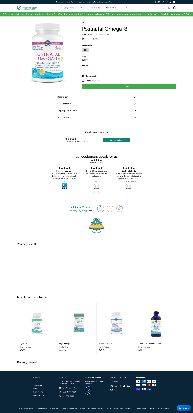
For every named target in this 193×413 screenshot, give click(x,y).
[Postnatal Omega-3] (30, 269)
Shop (83, 8)
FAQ (35, 388)
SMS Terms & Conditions (95, 408)
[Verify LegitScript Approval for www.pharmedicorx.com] (96, 390)
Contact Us (37, 385)
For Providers (111, 8)
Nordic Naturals (39, 297)
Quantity (85, 65)
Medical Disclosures (127, 408)
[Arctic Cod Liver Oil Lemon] (156, 328)
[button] (94, 192)
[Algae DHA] (37, 328)
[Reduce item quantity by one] (84, 70)
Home (84, 22)
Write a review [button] (116, 140)
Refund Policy (141, 408)
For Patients (95, 8)
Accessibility (165, 408)
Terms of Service (112, 408)
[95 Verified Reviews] (96, 234)
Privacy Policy (55, 408)
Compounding (69, 8)
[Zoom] (48, 53)
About (125, 8)
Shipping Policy (153, 408)
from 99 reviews (96, 163)
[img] (96, 160)
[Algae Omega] (76, 328)
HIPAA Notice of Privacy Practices (73, 408)
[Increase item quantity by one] (93, 70)
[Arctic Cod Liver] (116, 328)
